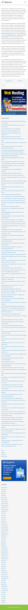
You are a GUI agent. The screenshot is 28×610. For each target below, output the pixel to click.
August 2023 (4, 560)
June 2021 (3, 594)
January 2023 (4, 574)
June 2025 (3, 515)
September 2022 (4, 578)
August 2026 (4, 487)
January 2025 (4, 525)
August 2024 (4, 535)
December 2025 (4, 503)
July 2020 (3, 596)
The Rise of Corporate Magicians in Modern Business (12, 325)
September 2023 (4, 558)
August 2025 (4, 511)
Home (2, 450)
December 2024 (4, 527)
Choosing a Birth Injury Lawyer (7, 361)
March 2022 (3, 584)
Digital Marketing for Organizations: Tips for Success (12, 417)
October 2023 (4, 556)
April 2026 (3, 495)
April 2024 (3, 543)
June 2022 (3, 580)
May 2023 (3, 566)
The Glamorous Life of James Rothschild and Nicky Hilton (13, 223)
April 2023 (3, 568)
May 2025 (3, 517)
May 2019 (3, 600)
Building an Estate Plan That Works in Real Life (11, 136)
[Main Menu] (25, 2)
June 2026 (3, 491)
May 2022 (3, 582)
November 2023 (4, 554)
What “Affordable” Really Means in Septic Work (11, 288)
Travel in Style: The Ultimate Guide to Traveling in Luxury (13, 411)
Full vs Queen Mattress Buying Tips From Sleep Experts (13, 163)
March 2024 (4, 546)
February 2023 (4, 572)
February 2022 (4, 586)
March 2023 (4, 570)
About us (3, 452)
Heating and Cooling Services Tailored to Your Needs (12, 367)
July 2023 (3, 562)
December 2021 (4, 590)
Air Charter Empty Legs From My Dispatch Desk (11, 194)
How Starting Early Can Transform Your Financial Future (13, 221)
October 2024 (4, 531)
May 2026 (3, 493)
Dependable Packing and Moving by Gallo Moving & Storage (14, 181)
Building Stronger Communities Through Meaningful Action (13, 254)
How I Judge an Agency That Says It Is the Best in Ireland (13, 198)
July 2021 (3, 592)
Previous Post (8, 80)
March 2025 (3, 521)
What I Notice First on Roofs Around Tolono (10, 206)
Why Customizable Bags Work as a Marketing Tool (11, 398)
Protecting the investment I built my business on (11, 173)
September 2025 (4, 509)
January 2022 (4, 588)
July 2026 (3, 489)
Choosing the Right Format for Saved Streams (11, 128)
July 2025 (3, 513)
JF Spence (6, 2)
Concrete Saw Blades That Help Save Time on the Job (12, 161)
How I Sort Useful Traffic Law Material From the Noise (12, 196)
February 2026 (4, 499)
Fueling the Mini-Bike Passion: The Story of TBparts (12, 319)
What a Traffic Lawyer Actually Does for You (10, 130)
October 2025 (4, 507)
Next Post (20, 80)
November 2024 (4, 529)
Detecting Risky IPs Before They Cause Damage (11, 229)
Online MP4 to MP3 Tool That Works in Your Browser (12, 175)
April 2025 (3, 519)
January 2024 (4, 550)
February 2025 (4, 523)
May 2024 (3, 542)
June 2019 (3, 598)
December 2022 (4, 576)
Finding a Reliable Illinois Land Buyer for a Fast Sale (12, 384)
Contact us (3, 454)
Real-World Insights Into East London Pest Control (11, 267)
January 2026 (4, 501)
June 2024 (3, 539)
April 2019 (3, 602)
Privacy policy (4, 456)
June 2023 (3, 564)
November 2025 (4, 505)
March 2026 (4, 497)
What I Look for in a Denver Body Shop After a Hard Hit (13, 200)
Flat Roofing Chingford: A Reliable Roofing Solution (11, 419)
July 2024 (3, 537)
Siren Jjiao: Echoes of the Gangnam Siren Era (10, 313)
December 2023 (4, 552)
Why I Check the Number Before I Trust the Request (12, 219)
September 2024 (4, 533)
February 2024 (4, 548)
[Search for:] (14, 85)
